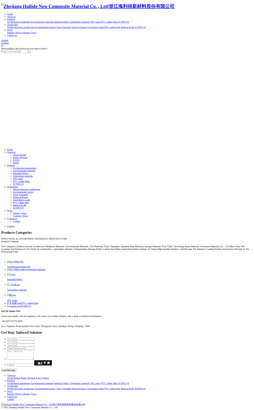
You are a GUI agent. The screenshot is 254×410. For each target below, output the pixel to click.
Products (11, 19)
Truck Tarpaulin (20, 194)
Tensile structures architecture (26, 189)
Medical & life (19, 205)
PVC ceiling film (21, 202)
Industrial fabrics (20, 173)
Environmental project (23, 192)
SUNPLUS (18, 184)
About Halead (19, 155)
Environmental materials (24, 171)
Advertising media (21, 200)
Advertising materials (23, 176)
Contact (16, 221)
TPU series (18, 179)
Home (10, 14)
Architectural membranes (24, 168)
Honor (16, 163)
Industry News (20, 213)
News (9, 30)
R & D (16, 160)
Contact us (12, 35)
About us (11, 16)
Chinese (5, 43)
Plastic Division (20, 157)
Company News (20, 216)
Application (12, 24)
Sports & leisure (20, 197)
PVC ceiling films (21, 181)
